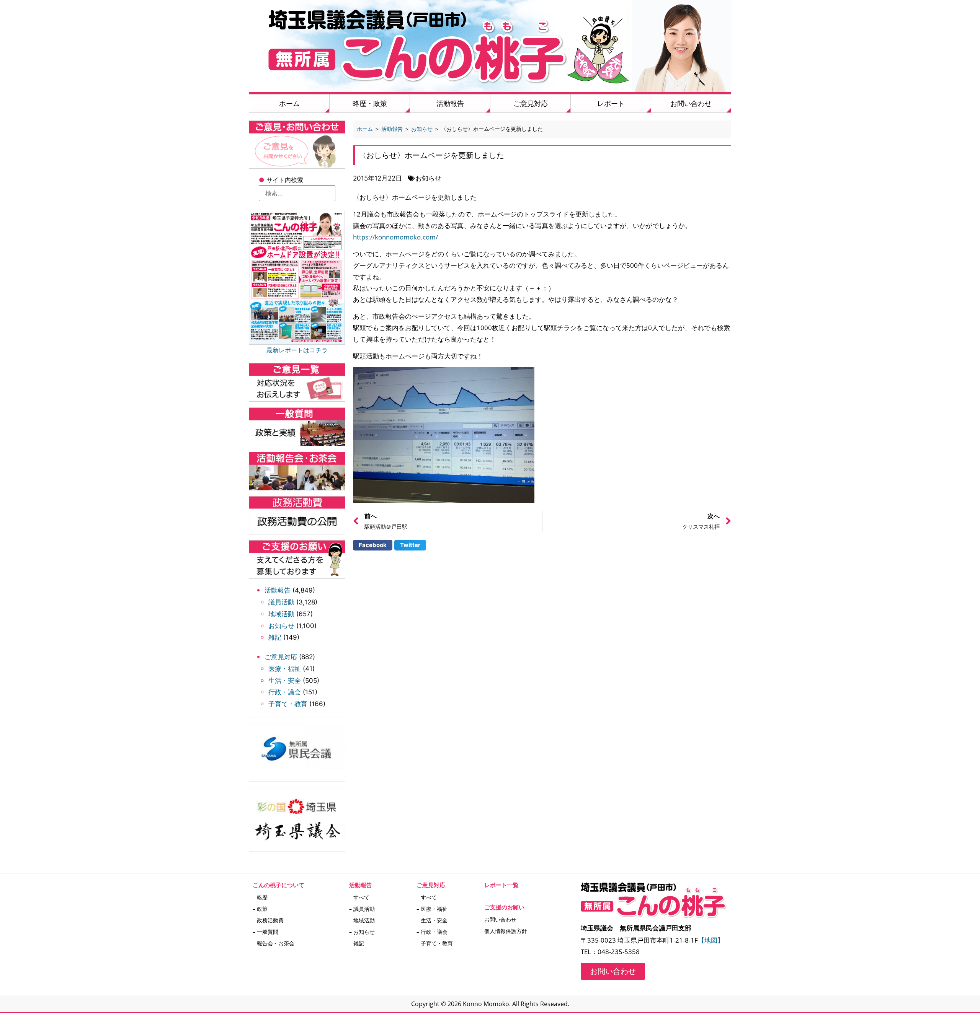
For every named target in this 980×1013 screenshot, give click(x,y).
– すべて (359, 897)
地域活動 (281, 614)
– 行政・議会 (432, 931)
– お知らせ (362, 931)
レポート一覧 (501, 885)
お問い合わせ (691, 103)
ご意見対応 (530, 103)
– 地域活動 (362, 920)
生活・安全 (284, 680)
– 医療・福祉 (432, 908)
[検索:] (297, 193)
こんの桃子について (278, 885)
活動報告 (450, 103)
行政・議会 (284, 692)
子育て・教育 (287, 704)
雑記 (274, 637)
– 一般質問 (265, 931)
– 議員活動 (362, 908)
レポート (611, 103)
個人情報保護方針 (505, 931)
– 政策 (260, 908)
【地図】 (711, 940)
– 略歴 (260, 897)
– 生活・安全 (432, 920)
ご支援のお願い (504, 907)
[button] (372, 545)
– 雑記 (356, 943)
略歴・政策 (370, 103)
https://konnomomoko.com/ (395, 237)
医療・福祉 (284, 669)
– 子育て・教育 (434, 943)
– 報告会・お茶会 (273, 943)
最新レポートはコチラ (297, 350)
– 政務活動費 (268, 920)
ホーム (289, 103)
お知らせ (281, 626)
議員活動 (281, 602)
